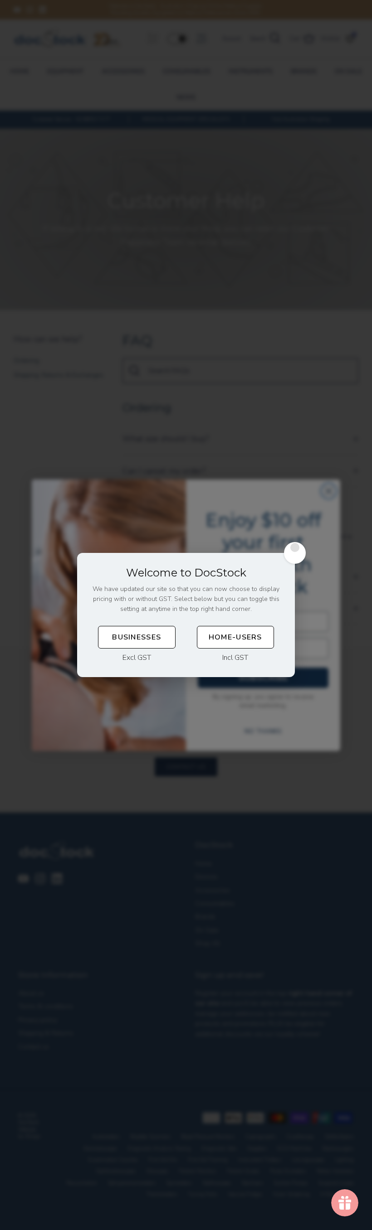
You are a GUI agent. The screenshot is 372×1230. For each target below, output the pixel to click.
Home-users (235, 637)
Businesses (136, 637)
